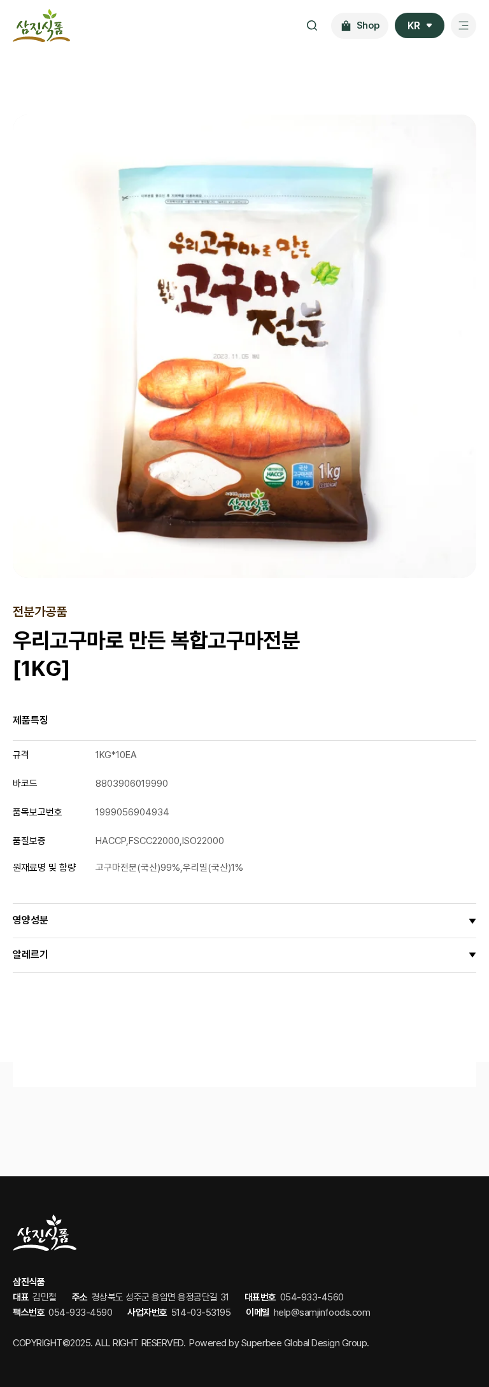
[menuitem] (419, 25)
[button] (244, 921)
